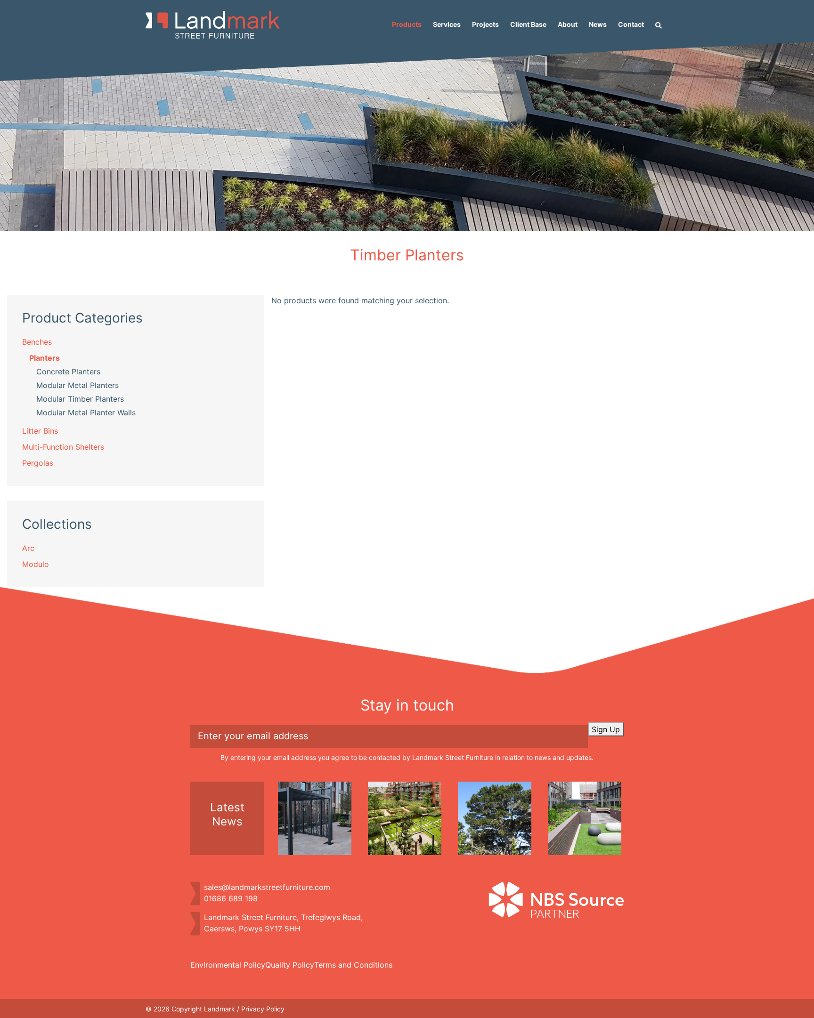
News (598, 24)
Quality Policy (289, 965)
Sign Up (606, 729)
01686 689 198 (231, 898)
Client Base (528, 24)
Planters (44, 358)
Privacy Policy (263, 1009)
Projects (485, 24)
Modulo (35, 564)
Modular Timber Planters (80, 399)
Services (447, 24)
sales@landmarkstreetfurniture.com (267, 887)
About (568, 24)
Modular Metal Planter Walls (86, 412)
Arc (28, 548)
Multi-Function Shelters (63, 447)
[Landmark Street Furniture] (213, 25)
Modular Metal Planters (77, 385)
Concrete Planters (68, 371)
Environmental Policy (227, 965)
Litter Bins (40, 431)
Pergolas (37, 463)
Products (407, 24)
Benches (37, 342)
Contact (631, 24)
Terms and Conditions (353, 965)
